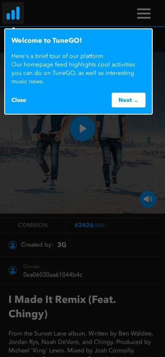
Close (18, 99)
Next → (128, 99)
